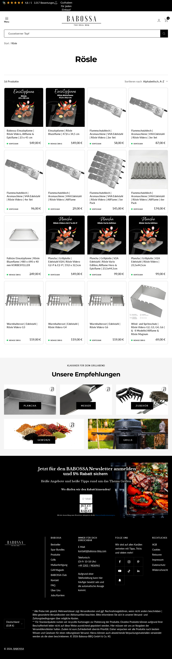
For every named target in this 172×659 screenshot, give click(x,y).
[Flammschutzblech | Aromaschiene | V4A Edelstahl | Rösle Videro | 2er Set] (106, 107)
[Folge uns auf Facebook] (119, 561)
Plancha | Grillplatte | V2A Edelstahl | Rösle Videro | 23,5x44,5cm (145, 262)
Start (6, 43)
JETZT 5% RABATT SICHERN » (86, 508)
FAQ (53, 585)
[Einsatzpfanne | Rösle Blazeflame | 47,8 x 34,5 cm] (65, 107)
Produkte (55, 554)
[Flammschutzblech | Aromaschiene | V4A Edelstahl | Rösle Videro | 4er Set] (23, 169)
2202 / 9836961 (91, 565)
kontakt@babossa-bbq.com (92, 551)
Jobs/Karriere (57, 595)
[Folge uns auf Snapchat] (119, 580)
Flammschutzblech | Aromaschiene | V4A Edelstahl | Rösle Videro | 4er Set (23, 196)
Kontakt (55, 580)
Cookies (156, 549)
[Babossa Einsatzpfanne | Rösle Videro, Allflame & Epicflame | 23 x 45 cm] (23, 107)
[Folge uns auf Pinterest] (138, 561)
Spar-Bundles (57, 549)
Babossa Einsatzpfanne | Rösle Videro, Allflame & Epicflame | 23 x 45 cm (20, 134)
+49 (80, 565)
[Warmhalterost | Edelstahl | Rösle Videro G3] (23, 300)
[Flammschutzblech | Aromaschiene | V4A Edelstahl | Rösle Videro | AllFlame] (65, 169)
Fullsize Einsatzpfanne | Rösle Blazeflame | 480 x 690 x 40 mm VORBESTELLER (23, 262)
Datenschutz (158, 564)
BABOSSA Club (59, 575)
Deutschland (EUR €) (12, 623)
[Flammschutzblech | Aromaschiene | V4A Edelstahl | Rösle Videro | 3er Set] (148, 107)
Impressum (158, 559)
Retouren (157, 554)
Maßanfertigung (59, 564)
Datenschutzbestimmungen (105, 515)
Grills (53, 559)
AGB (154, 544)
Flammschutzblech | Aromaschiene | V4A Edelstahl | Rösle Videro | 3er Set (148, 134)
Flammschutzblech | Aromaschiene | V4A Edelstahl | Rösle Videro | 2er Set (106, 134)
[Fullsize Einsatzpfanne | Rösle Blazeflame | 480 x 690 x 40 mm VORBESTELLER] (23, 235)
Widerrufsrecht (160, 570)
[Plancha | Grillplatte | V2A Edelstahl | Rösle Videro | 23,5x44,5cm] (148, 235)
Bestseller (55, 544)
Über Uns (55, 590)
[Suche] (164, 33)
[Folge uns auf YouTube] (119, 571)
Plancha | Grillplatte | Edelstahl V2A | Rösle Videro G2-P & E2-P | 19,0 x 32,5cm (64, 262)
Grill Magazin (57, 570)
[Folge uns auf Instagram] (129, 561)
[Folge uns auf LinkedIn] (138, 571)
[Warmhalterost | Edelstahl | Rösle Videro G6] (106, 300)
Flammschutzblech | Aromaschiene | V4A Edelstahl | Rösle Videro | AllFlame (65, 196)
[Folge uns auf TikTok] (129, 571)
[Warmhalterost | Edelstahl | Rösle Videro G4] (65, 300)
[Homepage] (15, 538)
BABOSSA (18, 648)
